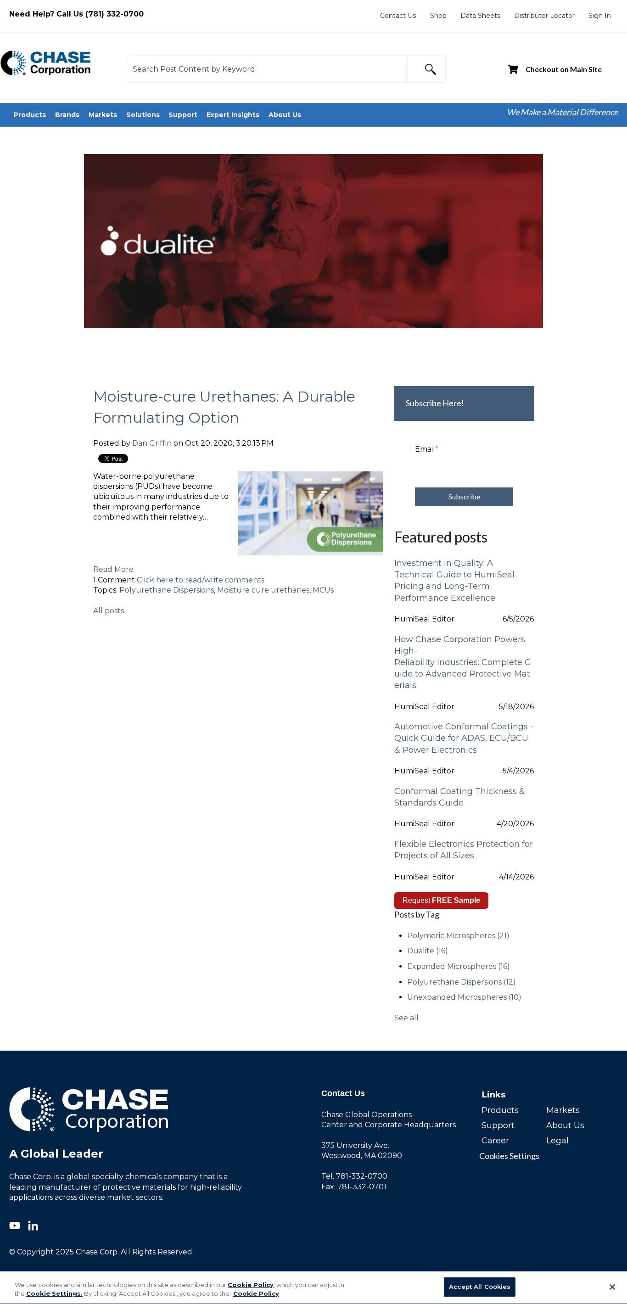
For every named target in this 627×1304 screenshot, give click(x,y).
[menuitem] (398, 15)
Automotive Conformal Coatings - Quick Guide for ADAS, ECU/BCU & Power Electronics (463, 738)
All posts (108, 610)
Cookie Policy (251, 1284)
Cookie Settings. (54, 1294)
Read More (113, 569)
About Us (565, 1125)
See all (406, 1017)
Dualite (427, 950)
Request (441, 900)
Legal (557, 1141)
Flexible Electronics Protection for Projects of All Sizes (463, 850)
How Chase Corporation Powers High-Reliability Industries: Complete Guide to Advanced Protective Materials (462, 662)
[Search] (426, 69)
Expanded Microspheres (458, 966)
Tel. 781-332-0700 (354, 1176)
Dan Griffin (152, 443)
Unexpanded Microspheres (464, 997)
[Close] (612, 1287)
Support (498, 1125)
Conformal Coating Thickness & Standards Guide (459, 797)
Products (500, 1110)
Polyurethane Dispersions (166, 590)
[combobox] (267, 69)
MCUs (323, 590)
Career (495, 1141)
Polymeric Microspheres (458, 935)
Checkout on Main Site (564, 69)
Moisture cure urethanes (263, 590)
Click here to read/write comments (200, 580)
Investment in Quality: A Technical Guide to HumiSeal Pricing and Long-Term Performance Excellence (454, 580)
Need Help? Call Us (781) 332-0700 (76, 14)
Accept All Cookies (479, 1286)
